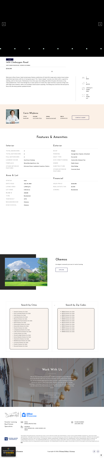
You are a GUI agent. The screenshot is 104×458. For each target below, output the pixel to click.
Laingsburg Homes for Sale (22, 329)
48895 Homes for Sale (68, 328)
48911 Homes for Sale (68, 324)
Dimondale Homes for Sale (22, 324)
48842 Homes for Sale (68, 320)
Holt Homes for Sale (20, 315)
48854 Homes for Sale (68, 326)
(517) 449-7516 (37, 118)
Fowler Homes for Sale (20, 344)
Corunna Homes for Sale (21, 342)
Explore (61, 269)
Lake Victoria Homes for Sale (22, 331)
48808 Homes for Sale (68, 331)
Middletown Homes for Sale (22, 340)
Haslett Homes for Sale (21, 311)
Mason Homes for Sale (20, 318)
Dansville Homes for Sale (21, 326)
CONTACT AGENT (80, 117)
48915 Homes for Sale (68, 329)
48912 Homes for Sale (68, 317)
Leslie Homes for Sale (20, 333)
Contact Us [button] (52, 395)
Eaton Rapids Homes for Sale (22, 337)
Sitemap (72, 451)
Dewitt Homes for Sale (20, 328)
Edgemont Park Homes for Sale (23, 320)
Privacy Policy (64, 451)
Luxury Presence (17, 451)
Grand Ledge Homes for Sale (22, 335)
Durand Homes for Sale (21, 346)
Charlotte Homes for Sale (21, 338)
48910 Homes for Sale (68, 313)
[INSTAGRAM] (98, 451)
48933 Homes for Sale (68, 322)
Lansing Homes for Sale (21, 317)
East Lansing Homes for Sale (22, 313)
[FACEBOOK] (94, 451)
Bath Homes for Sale (20, 322)
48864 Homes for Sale (68, 311)
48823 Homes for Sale (68, 315)
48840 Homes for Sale (68, 318)
